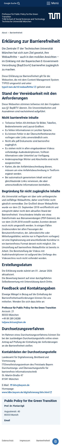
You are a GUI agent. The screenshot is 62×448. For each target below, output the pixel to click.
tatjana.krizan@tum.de (14, 322)
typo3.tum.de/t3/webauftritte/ (18, 87)
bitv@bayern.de (21, 385)
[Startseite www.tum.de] (54, 15)
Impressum (25, 440)
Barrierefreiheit (43, 440)
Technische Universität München (16, 21)
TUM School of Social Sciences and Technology (23, 19)
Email (7, 420)
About (4, 33)
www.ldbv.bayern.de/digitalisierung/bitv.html (25, 392)
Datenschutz (7, 440)
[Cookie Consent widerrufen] (55, 441)
